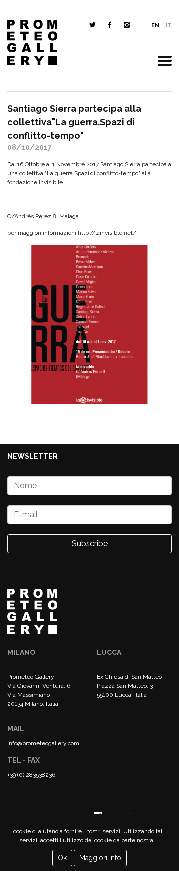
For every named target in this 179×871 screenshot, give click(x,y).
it (169, 25)
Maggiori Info (100, 858)
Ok (62, 858)
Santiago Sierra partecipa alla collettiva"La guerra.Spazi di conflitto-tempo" (74, 122)
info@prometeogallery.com (43, 743)
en (155, 25)
